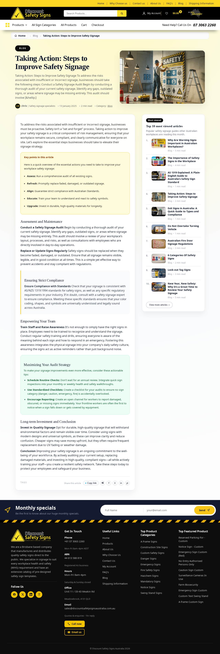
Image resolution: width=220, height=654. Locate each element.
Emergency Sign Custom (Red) (193, 553)
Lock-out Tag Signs (179, 269)
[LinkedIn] (31, 594)
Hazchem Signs (149, 575)
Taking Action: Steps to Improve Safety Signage (182, 195)
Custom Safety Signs (152, 552)
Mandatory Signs (150, 581)
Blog (110, 105)
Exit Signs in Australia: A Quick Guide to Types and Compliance (183, 211)
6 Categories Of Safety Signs (181, 257)
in (121, 483)
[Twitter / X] (22, 594)
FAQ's (105, 572)
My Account (109, 566)
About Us (107, 549)
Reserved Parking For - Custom (192, 539)
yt (127, 483)
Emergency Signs (151, 564)
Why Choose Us (111, 555)
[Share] (102, 483)
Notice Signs (148, 587)
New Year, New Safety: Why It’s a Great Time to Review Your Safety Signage (182, 288)
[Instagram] (39, 594)
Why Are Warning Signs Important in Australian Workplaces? (182, 143)
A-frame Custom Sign (191, 601)
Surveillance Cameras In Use (193, 577)
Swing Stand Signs (151, 593)
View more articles (159, 304)
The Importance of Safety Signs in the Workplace (183, 159)
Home (105, 538)
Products (107, 543)
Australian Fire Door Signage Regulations (180, 242)
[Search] (121, 13)
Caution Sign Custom (191, 570)
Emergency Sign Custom (193, 590)
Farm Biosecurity (188, 584)
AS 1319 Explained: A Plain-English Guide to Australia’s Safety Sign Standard (184, 177)
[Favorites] (166, 13)
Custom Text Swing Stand (193, 596)
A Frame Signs (149, 541)
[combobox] (90, 13)
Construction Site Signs (154, 547)
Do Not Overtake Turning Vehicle (183, 227)
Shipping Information (115, 583)
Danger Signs (148, 558)
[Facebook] (14, 594)
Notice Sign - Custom (191, 546)
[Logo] (7, 25)
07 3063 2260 (204, 24)
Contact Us (108, 560)
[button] (79, 531)
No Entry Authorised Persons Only (190, 562)
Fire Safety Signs (150, 570)
